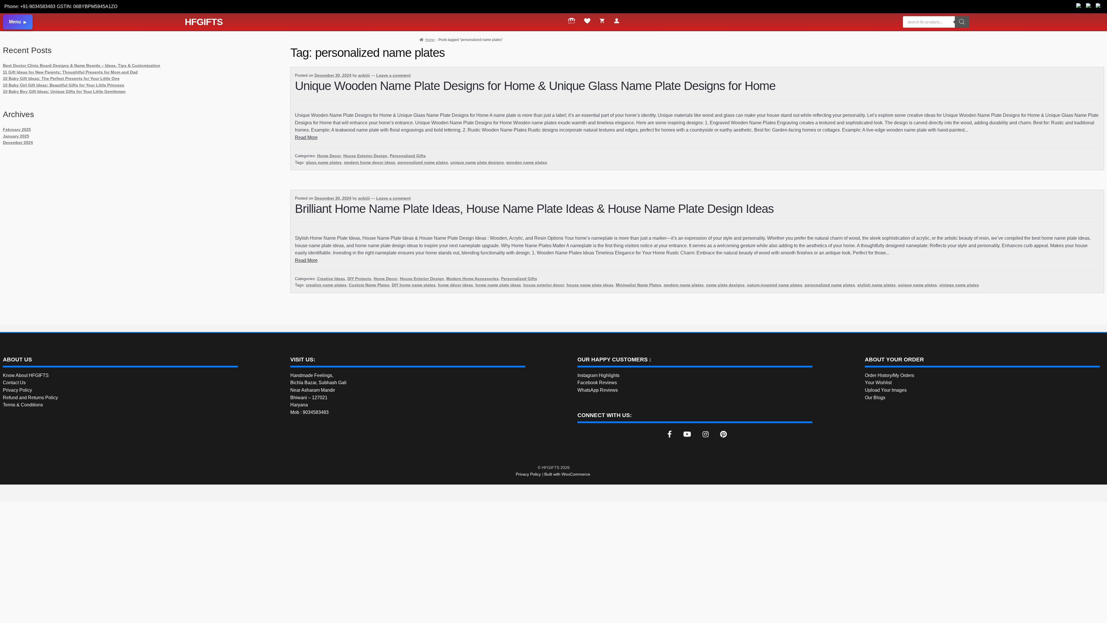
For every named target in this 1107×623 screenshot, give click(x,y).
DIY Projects (359, 278)
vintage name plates (959, 285)
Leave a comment (393, 75)
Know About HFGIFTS (26, 375)
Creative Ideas (331, 278)
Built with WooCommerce (567, 474)
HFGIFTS (204, 22)
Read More (306, 137)
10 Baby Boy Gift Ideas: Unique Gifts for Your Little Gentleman (64, 91)
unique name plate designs (477, 162)
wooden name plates (526, 162)
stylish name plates (876, 285)
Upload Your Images (886, 390)
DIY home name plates (414, 285)
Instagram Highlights (598, 375)
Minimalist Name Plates (638, 285)
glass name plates (324, 162)
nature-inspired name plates (774, 285)
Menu (15, 21)
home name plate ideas (498, 285)
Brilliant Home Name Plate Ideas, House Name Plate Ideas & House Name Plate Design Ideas (534, 208)
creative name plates (326, 285)
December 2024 (18, 142)
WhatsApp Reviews (597, 390)
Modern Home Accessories (472, 278)
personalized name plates (423, 162)
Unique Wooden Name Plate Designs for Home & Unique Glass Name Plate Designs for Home (535, 86)
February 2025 (17, 129)
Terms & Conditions (23, 404)
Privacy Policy (17, 390)
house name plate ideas (589, 285)
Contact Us (14, 382)
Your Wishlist (878, 382)
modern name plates (684, 285)
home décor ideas (455, 285)
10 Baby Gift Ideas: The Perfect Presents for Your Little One (61, 78)
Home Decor (329, 155)
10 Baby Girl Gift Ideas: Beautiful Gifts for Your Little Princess (63, 85)
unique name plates (917, 285)
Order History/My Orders (889, 375)
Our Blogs (875, 397)
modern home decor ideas (369, 162)
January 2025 (16, 136)
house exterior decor (543, 285)
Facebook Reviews (597, 382)
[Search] (962, 22)
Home (430, 40)
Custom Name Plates (369, 285)
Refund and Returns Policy (30, 397)
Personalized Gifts (408, 155)
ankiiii (364, 75)
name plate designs (725, 285)
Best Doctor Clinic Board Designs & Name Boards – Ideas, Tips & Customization (81, 65)
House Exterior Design (365, 155)
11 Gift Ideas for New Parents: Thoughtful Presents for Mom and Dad (70, 72)
